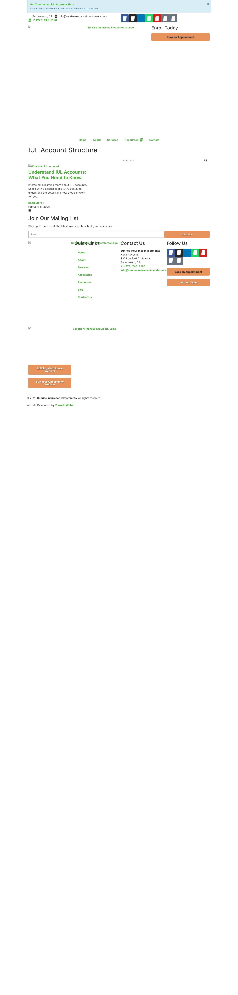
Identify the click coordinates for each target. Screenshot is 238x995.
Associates (85, 274)
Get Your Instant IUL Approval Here (52, 4)
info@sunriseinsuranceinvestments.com (146, 270)
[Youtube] (157, 18)
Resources (131, 139)
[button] (180, 37)
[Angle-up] (165, 18)
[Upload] (173, 18)
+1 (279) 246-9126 (133, 266)
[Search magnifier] (206, 160)
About (97, 139)
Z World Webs (64, 405)
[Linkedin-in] (141, 18)
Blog (80, 289)
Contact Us (85, 297)
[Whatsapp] (149, 18)
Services (112, 139)
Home (82, 139)
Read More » (36, 202)
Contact (154, 139)
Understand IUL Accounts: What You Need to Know (57, 174)
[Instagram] (133, 18)
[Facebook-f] (125, 18)
